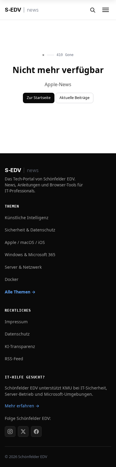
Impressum (16, 321)
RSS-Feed (14, 358)
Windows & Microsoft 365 (30, 254)
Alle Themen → (20, 292)
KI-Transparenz (20, 346)
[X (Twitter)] (23, 431)
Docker (11, 279)
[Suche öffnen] (92, 10)
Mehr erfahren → (22, 406)
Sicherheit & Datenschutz (30, 230)
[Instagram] (10, 431)
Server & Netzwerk (23, 267)
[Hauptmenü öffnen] (105, 9)
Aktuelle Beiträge (74, 97)
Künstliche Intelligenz (26, 217)
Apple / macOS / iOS (25, 242)
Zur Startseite (39, 97)
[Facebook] (36, 431)
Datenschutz (17, 334)
